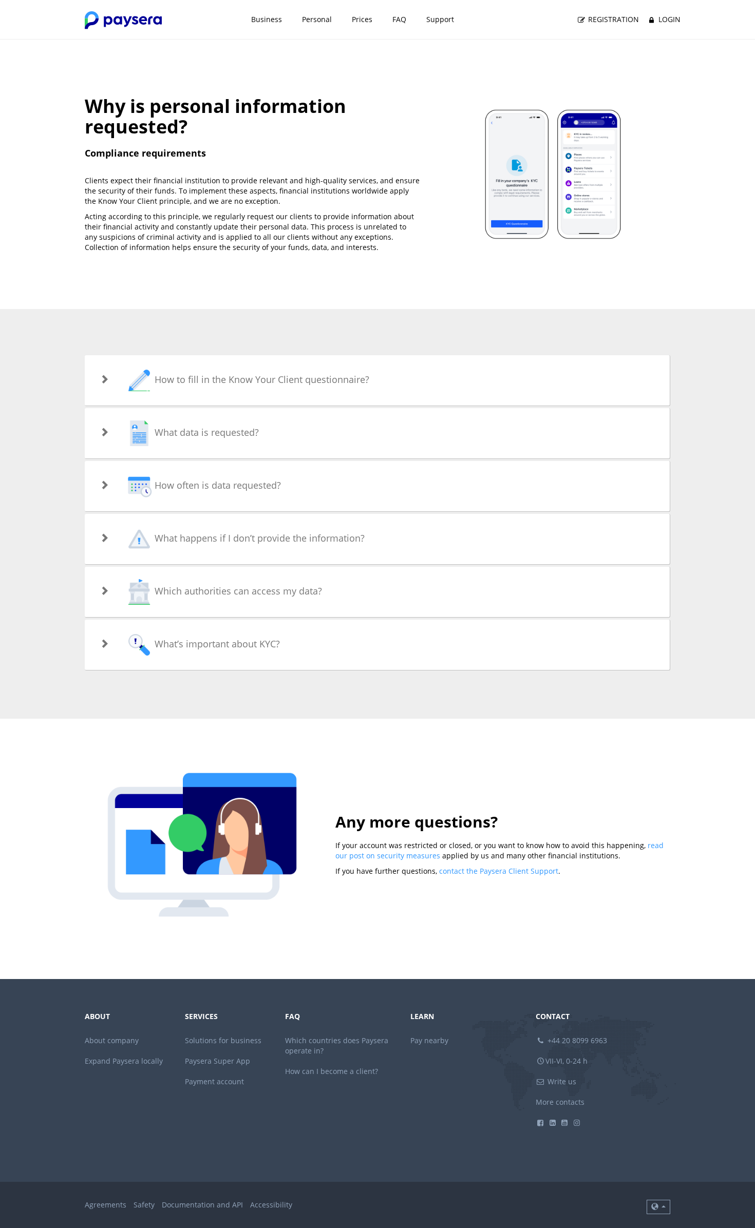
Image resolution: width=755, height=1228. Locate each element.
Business (266, 19)
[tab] (377, 380)
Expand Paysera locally (124, 1061)
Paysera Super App (217, 1061)
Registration (612, 19)
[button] (658, 1207)
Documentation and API (202, 1205)
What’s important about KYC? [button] (216, 644)
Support (440, 19)
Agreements (105, 1205)
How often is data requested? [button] (216, 485)
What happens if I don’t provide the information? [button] (258, 538)
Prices (362, 19)
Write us (560, 1081)
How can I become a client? (331, 1071)
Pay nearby (429, 1040)
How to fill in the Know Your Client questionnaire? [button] (260, 379)
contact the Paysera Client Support (498, 871)
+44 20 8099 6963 (576, 1040)
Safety (144, 1205)
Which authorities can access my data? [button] (237, 591)
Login (668, 19)
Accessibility (271, 1205)
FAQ (399, 19)
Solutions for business (223, 1040)
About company (112, 1040)
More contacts (560, 1102)
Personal (317, 19)
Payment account (214, 1081)
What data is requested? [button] (205, 432)
